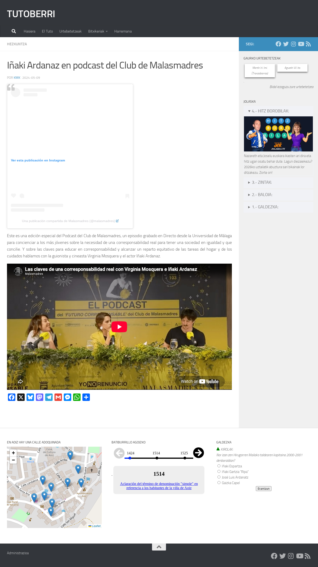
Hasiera (29, 31)
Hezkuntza (17, 44)
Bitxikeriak (96, 31)
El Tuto (47, 31)
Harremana (123, 31)
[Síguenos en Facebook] (278, 44)
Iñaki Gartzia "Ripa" (235, 472)
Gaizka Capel (230, 483)
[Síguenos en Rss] (308, 44)
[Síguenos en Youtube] (301, 44)
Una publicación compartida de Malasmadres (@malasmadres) (68, 221)
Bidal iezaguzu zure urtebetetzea (291, 87)
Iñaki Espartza (231, 466)
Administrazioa (18, 553)
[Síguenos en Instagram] (293, 44)
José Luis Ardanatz (234, 477)
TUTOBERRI (31, 14)
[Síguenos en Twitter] (286, 44)
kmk (17, 78)
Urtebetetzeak (70, 31)
